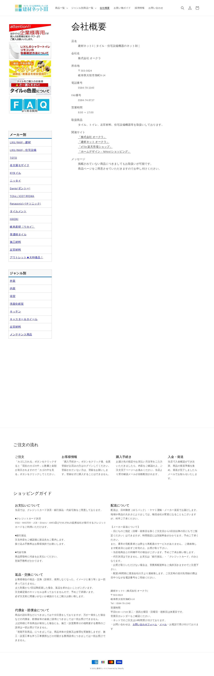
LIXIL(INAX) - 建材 (20, 142)
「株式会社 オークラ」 (92, 137)
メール (163, 624)
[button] (61, 7)
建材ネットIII (102, 668)
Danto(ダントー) (20, 188)
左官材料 (15, 249)
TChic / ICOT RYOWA (22, 196)
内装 (12, 288)
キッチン (15, 311)
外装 (12, 281)
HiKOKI (14, 219)
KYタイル (15, 173)
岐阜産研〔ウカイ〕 (22, 227)
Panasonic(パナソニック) (25, 203)
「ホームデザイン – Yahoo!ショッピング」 (104, 151)
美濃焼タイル (18, 234)
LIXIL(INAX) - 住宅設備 (23, 150)
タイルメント (18, 211)
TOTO (13, 157)
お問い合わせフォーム (145, 624)
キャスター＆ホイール (24, 319)
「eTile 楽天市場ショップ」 (95, 146)
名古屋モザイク (19, 165)
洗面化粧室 (17, 304)
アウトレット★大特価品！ (26, 257)
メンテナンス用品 (21, 334)
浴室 (12, 296)
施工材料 (15, 242)
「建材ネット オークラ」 (93, 142)
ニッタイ (15, 180)
